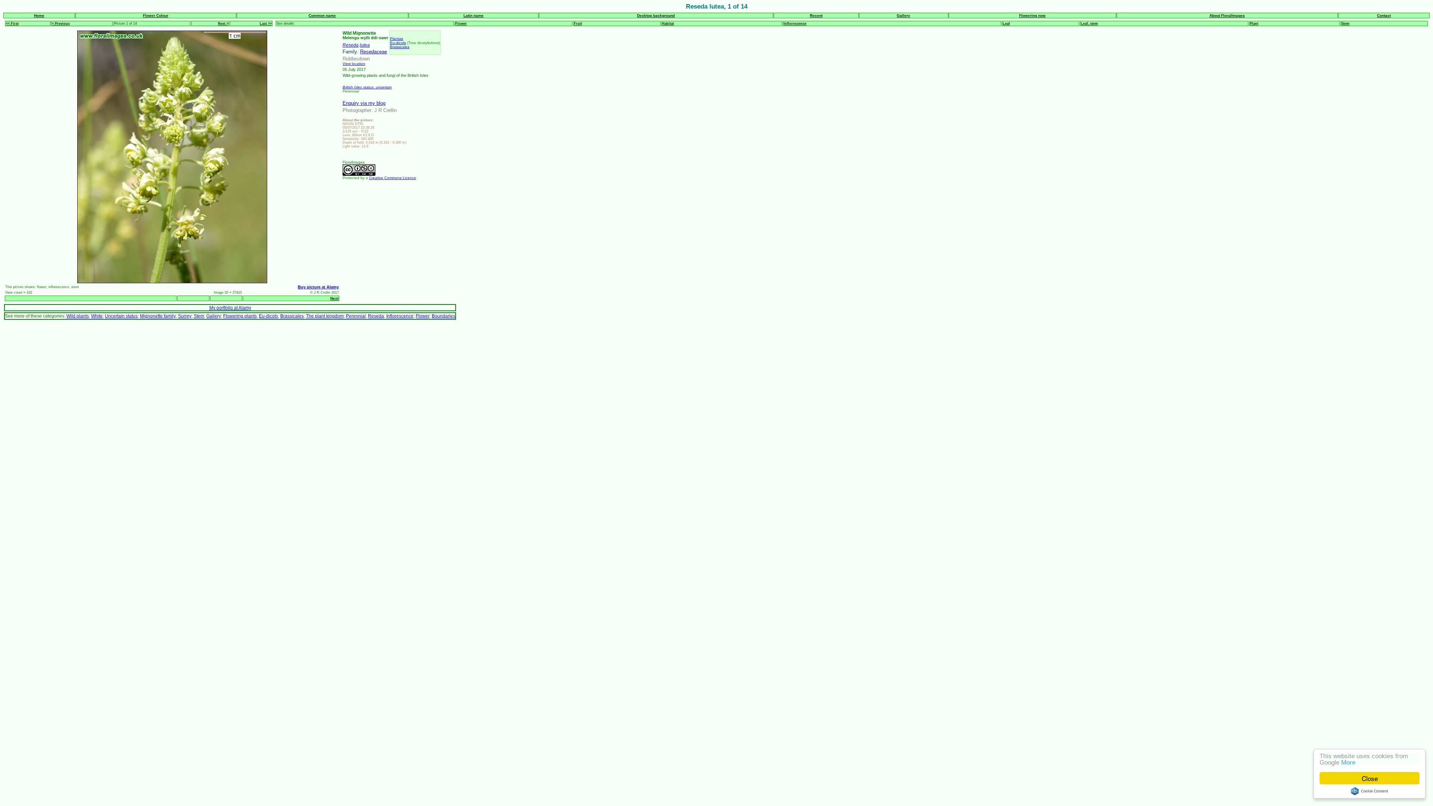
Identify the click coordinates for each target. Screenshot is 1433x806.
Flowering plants (240, 315)
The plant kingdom (325, 315)
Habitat (668, 23)
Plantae (396, 39)
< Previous (61, 23)
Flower (461, 23)
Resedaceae (373, 51)
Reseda (351, 45)
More (1348, 762)
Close (1370, 778)
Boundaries (443, 315)
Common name (322, 15)
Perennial (356, 315)
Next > (223, 23)
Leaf (1006, 23)
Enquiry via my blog (364, 103)
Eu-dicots (398, 43)
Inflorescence (795, 23)
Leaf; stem (1089, 23)
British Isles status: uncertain (367, 87)
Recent (816, 15)
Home (39, 15)
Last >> (266, 23)
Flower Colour (155, 15)
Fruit (578, 23)
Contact (1384, 15)
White (97, 315)
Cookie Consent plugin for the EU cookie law (1369, 791)
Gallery (903, 15)
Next (334, 298)
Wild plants (77, 315)
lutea (365, 45)
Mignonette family (158, 315)
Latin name (473, 15)
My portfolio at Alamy (230, 307)
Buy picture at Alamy (318, 287)
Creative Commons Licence (392, 178)
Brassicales (399, 47)
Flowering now (1032, 15)
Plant (1254, 23)
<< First (12, 23)
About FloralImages (1227, 15)
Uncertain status (121, 315)
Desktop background (656, 15)
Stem (1345, 23)
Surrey (184, 315)
